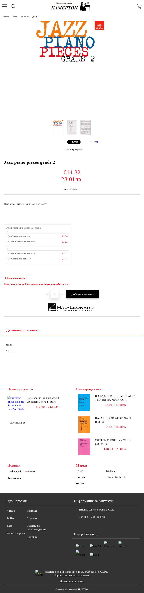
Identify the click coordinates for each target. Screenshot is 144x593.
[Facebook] (79, 524)
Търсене (32, 518)
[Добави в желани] (134, 276)
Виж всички (14, 478)
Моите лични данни (72, 581)
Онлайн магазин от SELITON (72, 589)
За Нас (10, 518)
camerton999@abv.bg (101, 509)
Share (75, 142)
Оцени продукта (73, 149)
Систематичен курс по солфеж (112, 442)
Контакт (32, 510)
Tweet (94, 141)
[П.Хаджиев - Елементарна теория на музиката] (84, 402)
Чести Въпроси (16, 533)
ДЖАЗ (35, 17)
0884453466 (98, 516)
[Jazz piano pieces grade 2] (72, 115)
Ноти (15, 17)
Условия (32, 537)
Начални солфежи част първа (113, 420)
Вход (9, 525)
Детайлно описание (22, 330)
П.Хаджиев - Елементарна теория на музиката (115, 398)
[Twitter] (87, 524)
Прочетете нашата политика (72, 575)
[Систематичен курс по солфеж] (84, 446)
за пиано (25, 17)
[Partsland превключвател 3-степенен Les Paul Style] (16, 404)
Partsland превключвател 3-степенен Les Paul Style (43, 400)
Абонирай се (18, 422)
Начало (6, 17)
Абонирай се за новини (23, 471)
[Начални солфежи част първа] (84, 424)
